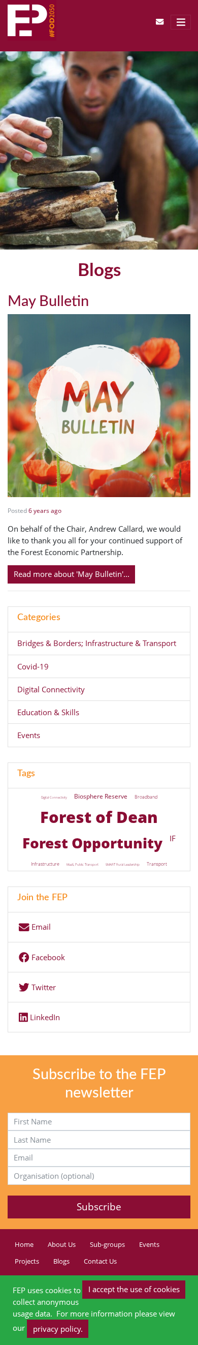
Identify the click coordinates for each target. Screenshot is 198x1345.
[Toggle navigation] (181, 22)
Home (24, 1244)
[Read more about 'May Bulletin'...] (99, 405)
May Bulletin (48, 301)
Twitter (42, 987)
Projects (27, 1261)
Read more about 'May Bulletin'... (71, 574)
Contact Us (100, 1261)
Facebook (47, 957)
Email (40, 927)
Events (149, 1244)
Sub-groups (107, 1244)
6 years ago (44, 510)
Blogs (61, 1261)
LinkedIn (44, 1017)
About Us (62, 1244)
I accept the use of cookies (134, 1289)
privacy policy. (58, 1329)
